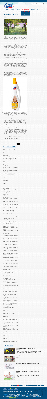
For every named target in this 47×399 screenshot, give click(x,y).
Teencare (10, 389)
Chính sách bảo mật (40, 397)
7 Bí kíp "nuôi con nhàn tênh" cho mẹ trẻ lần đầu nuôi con (10, 245)
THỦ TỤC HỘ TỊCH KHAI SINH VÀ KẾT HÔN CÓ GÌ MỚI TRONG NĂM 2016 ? (10, 307)
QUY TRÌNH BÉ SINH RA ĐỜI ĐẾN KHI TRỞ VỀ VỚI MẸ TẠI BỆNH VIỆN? (10, 277)
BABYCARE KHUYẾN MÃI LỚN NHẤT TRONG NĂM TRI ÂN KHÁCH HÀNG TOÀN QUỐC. (10, 158)
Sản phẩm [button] (18, 9)
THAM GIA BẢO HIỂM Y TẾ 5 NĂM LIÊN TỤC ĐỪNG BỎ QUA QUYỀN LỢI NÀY (10, 222)
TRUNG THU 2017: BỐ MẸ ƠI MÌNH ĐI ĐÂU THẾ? (10, 161)
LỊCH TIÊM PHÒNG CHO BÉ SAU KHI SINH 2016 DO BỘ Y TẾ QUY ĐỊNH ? (10, 304)
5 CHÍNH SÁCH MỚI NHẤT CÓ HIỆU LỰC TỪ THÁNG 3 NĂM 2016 (10, 310)
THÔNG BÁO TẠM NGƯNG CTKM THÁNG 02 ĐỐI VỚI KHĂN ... (28, 363)
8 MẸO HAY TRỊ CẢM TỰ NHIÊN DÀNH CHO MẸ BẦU (10, 202)
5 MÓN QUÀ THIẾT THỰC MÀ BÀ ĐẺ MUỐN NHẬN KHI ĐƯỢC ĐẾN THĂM (10, 242)
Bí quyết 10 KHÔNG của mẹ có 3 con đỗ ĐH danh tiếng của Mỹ (10, 171)
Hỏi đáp (25, 14)
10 (37, 385)
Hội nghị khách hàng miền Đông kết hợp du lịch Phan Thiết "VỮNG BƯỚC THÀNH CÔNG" (11, 236)
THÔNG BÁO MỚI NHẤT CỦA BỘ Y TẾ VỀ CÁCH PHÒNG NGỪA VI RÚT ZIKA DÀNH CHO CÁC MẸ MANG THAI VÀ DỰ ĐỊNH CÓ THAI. (10, 258)
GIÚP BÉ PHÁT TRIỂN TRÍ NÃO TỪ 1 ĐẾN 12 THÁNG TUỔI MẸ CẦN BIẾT (10, 254)
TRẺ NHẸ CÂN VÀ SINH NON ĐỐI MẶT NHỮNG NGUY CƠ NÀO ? (9, 295)
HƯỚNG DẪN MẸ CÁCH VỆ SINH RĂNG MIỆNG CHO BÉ (9, 280)
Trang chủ (7, 9)
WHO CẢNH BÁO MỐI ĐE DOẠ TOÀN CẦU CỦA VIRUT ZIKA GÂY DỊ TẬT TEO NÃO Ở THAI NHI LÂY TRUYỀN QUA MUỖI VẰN (10, 319)
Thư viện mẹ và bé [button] (26, 9)
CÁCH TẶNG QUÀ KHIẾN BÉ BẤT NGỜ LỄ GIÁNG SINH (10, 338)
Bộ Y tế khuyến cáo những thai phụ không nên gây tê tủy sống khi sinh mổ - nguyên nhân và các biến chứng (10, 167)
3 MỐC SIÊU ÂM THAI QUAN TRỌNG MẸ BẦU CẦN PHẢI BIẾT (10, 248)
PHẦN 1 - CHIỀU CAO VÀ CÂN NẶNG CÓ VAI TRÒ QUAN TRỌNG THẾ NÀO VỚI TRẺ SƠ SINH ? (10, 287)
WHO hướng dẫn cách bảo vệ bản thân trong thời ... (26, 348)
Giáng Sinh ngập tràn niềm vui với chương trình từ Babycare (10, 188)
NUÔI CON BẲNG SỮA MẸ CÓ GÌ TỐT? (9, 219)
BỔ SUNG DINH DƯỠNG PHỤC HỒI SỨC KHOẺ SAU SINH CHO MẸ (10, 251)
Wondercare (16, 389)
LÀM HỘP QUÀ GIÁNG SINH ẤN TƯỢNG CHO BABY (10, 335)
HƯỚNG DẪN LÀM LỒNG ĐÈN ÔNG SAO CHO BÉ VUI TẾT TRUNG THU (10, 213)
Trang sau (41, 385)
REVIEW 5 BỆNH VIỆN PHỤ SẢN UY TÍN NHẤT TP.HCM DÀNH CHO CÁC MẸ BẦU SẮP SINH (10, 231)
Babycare (5, 389)
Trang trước (13, 385)
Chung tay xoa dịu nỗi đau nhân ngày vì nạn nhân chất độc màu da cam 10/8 (10, 225)
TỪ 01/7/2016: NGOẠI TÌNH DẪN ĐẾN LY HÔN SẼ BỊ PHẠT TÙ (10, 316)
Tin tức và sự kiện (25, 11)
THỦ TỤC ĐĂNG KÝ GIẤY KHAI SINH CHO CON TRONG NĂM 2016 (10, 301)
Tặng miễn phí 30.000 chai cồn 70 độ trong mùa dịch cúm (10, 155)
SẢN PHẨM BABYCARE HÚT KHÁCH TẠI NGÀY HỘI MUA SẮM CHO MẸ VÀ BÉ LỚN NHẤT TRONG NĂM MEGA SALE (10, 209)
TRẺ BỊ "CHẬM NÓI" (6, 233)
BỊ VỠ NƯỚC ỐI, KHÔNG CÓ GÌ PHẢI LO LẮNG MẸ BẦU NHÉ (10, 205)
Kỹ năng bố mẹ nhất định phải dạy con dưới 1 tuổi (10, 163)
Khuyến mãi (33, 9)
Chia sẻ (25, 13)
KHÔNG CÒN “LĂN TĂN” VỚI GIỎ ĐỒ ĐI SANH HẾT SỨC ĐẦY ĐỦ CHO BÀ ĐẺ (10, 239)
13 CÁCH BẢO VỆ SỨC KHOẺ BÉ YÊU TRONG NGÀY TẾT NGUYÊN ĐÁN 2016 (10, 323)
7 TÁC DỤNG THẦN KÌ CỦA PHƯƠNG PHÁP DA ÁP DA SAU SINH (10, 196)
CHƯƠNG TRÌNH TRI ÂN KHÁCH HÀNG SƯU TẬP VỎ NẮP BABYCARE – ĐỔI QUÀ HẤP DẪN (10, 329)
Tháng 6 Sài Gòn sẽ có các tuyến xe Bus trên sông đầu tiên (10, 180)
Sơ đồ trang (34, 397)
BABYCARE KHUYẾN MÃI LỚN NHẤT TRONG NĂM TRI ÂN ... (27, 371)
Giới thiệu (13, 9)
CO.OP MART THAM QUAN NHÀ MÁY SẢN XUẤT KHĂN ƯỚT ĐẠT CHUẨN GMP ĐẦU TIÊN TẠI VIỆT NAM (10, 341)
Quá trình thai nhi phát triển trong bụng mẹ (10, 214)
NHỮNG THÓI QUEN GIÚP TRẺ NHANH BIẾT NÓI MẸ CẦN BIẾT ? (10, 274)
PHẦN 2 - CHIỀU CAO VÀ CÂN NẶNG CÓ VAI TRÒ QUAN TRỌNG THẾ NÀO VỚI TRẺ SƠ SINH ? (10, 291)
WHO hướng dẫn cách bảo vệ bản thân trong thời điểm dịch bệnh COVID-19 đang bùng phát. (10, 151)
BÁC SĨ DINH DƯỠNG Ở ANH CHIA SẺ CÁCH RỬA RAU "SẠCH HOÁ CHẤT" (10, 264)
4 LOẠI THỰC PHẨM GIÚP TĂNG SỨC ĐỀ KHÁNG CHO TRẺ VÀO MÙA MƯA (10, 199)
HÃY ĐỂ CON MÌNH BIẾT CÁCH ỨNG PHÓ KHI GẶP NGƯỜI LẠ (10, 326)
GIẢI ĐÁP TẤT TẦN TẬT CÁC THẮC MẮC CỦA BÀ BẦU (10, 228)
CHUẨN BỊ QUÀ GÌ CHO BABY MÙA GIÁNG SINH (10, 332)
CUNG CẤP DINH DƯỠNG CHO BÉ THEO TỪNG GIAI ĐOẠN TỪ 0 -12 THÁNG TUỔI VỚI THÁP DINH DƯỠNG (10, 268)
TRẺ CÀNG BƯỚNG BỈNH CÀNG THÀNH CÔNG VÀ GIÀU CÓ (10, 191)
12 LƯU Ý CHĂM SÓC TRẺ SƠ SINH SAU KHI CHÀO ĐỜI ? (10, 283)
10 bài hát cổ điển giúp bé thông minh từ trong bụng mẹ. (10, 183)
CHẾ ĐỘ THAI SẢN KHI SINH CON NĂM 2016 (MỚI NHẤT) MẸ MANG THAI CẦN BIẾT (10, 313)
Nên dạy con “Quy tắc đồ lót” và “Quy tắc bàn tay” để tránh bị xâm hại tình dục (10, 174)
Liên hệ (38, 9)
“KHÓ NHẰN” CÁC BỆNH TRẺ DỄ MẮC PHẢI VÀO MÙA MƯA (10, 193)
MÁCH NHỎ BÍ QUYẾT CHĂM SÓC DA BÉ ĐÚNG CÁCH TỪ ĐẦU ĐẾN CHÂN (10, 217)
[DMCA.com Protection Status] (12, 397)
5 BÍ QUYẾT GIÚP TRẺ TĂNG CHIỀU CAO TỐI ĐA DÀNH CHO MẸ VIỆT (10, 261)
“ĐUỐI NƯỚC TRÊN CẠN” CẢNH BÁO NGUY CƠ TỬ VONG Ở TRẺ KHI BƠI (10, 271)
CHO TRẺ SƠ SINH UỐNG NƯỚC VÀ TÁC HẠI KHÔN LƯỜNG (10, 298)
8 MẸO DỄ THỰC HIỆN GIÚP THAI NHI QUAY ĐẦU (10, 177)
